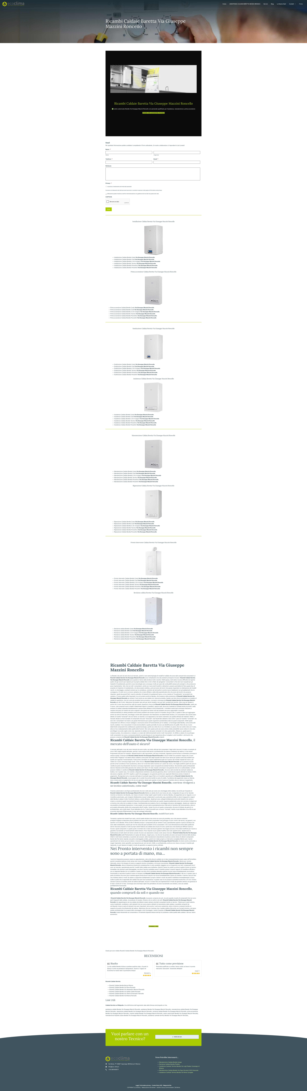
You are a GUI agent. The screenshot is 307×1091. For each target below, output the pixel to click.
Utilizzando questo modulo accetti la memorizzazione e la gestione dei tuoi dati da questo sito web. (133, 193)
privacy (160, 190)
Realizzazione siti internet (148, 1087)
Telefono (109, 159)
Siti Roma (177, 1087)
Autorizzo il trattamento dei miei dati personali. (119, 186)
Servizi (266, 4)
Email (156, 159)
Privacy (109, 183)
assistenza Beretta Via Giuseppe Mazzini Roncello (156, 1009)
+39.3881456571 (113, 1069)
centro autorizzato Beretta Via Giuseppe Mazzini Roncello (180, 1013)
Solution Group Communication (165, 1087)
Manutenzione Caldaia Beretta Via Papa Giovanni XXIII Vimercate (178, 1070)
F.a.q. (301, 4)
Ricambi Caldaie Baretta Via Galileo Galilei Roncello (124, 991)
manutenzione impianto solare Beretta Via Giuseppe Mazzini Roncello (126, 1015)
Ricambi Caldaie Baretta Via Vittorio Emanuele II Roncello (126, 993)
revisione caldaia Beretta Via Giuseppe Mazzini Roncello (169, 1011)
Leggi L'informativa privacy (143, 1085)
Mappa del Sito (167, 1085)
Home (224, 4)
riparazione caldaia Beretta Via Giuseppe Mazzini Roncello (134, 1011)
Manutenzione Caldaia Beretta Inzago (170, 1062)
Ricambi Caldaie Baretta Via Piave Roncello (122, 987)
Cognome (156, 155)
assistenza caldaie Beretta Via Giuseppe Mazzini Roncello (123, 1009)
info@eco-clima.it (113, 1067)
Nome (108, 149)
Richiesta (108, 166)
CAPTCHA (109, 197)
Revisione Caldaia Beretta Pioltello (169, 1064)
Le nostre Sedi (281, 4)
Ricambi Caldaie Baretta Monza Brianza (121, 985)
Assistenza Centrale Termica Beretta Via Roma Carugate (176, 1072)
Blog (272, 4)
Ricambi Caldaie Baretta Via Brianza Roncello (123, 995)
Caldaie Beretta (110, 1005)
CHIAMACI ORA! (153, 926)
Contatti (291, 4)
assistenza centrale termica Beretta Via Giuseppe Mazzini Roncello (168, 1015)
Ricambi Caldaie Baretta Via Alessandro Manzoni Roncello (126, 989)
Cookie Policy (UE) (157, 1085)
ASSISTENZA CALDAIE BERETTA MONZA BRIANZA (244, 4)
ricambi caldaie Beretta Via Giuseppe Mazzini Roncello (146, 1013)
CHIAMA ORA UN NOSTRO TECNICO (153, 113)
